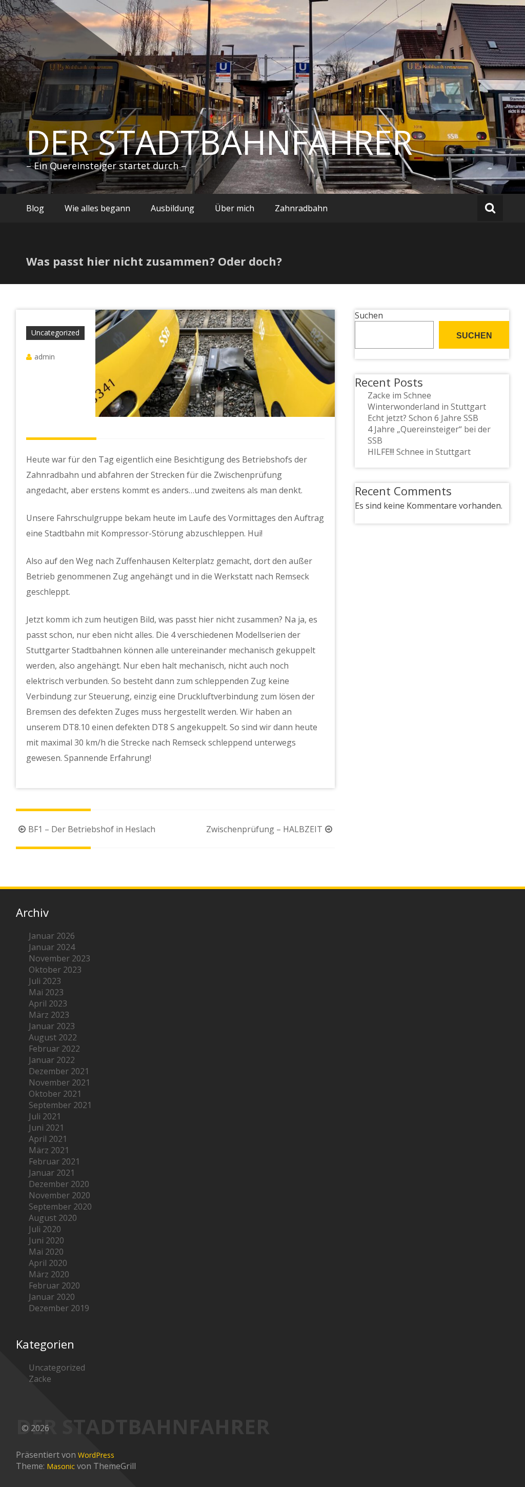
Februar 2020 (54, 1285)
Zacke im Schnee (399, 395)
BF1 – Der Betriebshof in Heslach (91, 829)
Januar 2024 (52, 947)
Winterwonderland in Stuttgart (427, 406)
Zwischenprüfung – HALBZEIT (264, 829)
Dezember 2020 (59, 1184)
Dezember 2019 (59, 1308)
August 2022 (53, 1037)
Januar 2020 (52, 1296)
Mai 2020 (46, 1251)
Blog (35, 208)
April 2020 (48, 1263)
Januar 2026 (52, 935)
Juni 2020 (46, 1240)
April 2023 (48, 1003)
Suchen (369, 315)
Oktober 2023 (55, 969)
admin (44, 356)
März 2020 (49, 1274)
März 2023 (49, 1014)
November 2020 (59, 1195)
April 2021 (48, 1138)
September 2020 (60, 1206)
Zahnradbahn (301, 208)
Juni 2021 (46, 1127)
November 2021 (59, 1082)
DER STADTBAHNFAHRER (219, 142)
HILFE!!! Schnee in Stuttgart (419, 451)
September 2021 (60, 1105)
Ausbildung (172, 208)
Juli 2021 (45, 1116)
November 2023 (59, 958)
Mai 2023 (46, 992)
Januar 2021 (52, 1172)
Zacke (40, 1378)
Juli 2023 (45, 981)
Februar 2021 (54, 1161)
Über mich (234, 208)
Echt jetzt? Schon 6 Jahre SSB (423, 418)
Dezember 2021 (59, 1071)
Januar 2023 (52, 1026)
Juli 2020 (45, 1229)
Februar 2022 (54, 1048)
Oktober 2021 (55, 1093)
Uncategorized (55, 332)
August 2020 (53, 1217)
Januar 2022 (52, 1060)
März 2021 (49, 1150)
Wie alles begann (97, 208)
